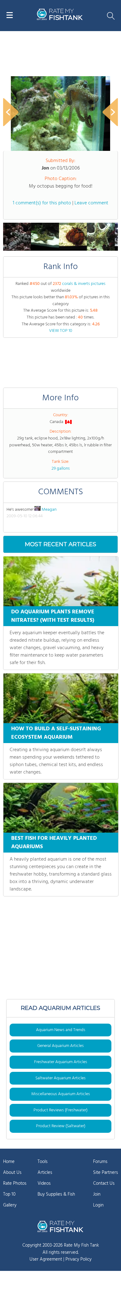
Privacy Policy (78, 1259)
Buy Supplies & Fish (56, 1194)
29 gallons (61, 468)
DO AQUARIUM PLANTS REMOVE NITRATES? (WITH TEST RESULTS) (52, 616)
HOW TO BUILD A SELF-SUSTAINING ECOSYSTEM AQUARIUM (56, 733)
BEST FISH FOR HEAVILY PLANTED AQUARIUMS (54, 842)
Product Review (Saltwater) (60, 1126)
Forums (100, 1161)
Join (97, 1194)
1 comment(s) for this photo (42, 203)
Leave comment (91, 203)
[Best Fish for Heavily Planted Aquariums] (60, 808)
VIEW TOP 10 (60, 330)
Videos (44, 1183)
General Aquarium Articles (60, 1045)
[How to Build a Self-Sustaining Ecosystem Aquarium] (60, 698)
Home (9, 1161)
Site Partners (105, 1172)
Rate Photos (14, 1183)
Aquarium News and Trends (60, 1030)
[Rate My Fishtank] (60, 19)
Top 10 (9, 1194)
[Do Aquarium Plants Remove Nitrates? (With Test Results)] (60, 581)
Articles (45, 1172)
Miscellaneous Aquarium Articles (60, 1094)
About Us (12, 1172)
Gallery (9, 1205)
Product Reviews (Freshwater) (60, 1110)
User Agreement (45, 1259)
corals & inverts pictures (83, 283)
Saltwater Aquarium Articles (60, 1078)
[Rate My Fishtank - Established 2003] (60, 1226)
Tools (42, 1161)
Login (98, 1205)
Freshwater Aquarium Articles (60, 1062)
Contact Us (103, 1183)
